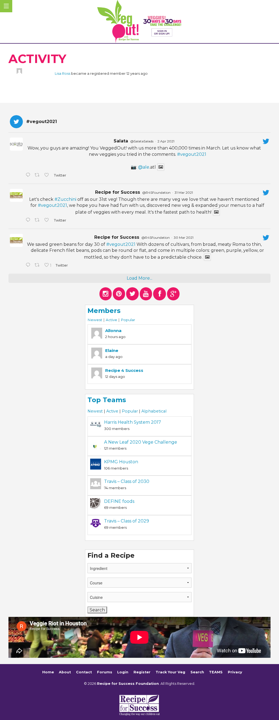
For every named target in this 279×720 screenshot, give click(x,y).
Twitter (60, 175)
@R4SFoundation (156, 192)
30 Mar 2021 (183, 237)
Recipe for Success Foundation (128, 684)
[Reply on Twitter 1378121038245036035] (28, 175)
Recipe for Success (117, 192)
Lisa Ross (62, 73)
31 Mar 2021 (184, 192)
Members (103, 311)
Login (122, 672)
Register (142, 672)
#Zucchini (65, 199)
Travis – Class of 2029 (126, 521)
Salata (121, 141)
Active (111, 320)
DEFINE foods (119, 501)
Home (48, 672)
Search (197, 672)
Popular (128, 320)
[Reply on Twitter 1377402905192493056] (28, 220)
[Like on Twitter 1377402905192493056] (48, 220)
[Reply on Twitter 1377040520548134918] (28, 265)
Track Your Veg (170, 672)
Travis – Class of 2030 (126, 481)
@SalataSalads (141, 141)
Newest (94, 320)
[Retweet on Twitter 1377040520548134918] (38, 265)
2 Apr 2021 (165, 141)
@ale (143, 167)
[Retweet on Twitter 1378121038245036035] (38, 175)
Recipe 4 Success (124, 370)
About (65, 672)
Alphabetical (153, 411)
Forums (104, 672)
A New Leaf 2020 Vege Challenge (140, 442)
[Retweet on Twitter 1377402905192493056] (38, 220)
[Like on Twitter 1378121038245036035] (48, 175)
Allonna (113, 330)
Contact (84, 672)
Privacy (235, 672)
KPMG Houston (121, 461)
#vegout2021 (191, 154)
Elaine (111, 350)
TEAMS (216, 672)
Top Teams (106, 400)
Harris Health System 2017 (132, 422)
